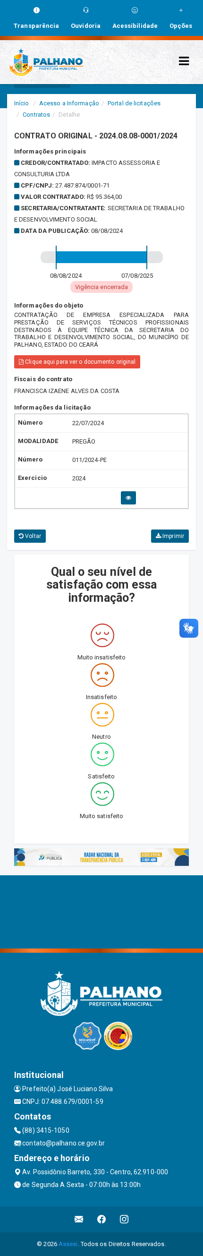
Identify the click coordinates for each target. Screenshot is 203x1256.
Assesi (68, 1243)
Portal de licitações (134, 103)
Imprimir (172, 536)
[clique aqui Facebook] (101, 1219)
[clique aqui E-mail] (79, 1219)
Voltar (32, 536)
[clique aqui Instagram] (124, 1219)
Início (21, 103)
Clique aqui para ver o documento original (79, 362)
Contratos (36, 114)
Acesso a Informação (69, 103)
